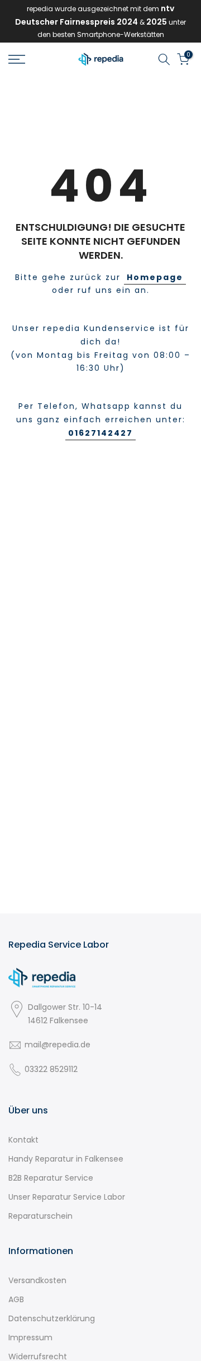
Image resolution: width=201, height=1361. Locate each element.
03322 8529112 (51, 1069)
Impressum (30, 1337)
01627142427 (100, 433)
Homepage (155, 277)
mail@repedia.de (57, 1044)
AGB (16, 1299)
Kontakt (23, 1139)
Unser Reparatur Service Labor (66, 1196)
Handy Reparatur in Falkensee (65, 1158)
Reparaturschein (40, 1216)
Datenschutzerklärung (51, 1318)
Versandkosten (37, 1280)
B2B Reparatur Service (50, 1177)
